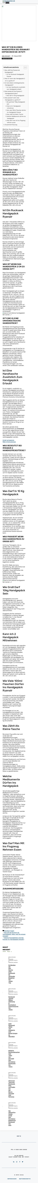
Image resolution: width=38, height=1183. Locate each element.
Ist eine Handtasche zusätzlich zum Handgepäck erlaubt (16, 88)
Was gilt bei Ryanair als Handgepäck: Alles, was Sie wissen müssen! (14, 934)
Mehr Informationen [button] (9, 442)
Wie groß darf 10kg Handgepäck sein (16, 103)
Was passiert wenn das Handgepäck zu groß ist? (13, 99)
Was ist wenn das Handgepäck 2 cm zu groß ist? (15, 79)
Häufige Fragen (7, 58)
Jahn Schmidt (6, 56)
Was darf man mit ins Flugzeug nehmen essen (16, 121)
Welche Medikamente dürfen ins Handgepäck (16, 117)
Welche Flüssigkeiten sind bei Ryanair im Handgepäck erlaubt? (13, 938)
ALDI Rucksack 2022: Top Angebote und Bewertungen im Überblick (12, 1030)
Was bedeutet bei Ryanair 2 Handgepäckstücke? (13, 92)
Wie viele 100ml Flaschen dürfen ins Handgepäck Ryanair (16, 111)
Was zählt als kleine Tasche (15, 114)
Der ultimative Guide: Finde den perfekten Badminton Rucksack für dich (12, 1118)
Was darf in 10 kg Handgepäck (15, 95)
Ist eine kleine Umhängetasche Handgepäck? (14, 84)
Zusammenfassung (11, 124)
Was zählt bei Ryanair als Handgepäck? (12, 71)
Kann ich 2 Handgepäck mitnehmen (14, 107)
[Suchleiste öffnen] (4, 2)
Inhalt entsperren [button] (8, 440)
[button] (24, 67)
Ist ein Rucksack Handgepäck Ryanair (15, 75)
